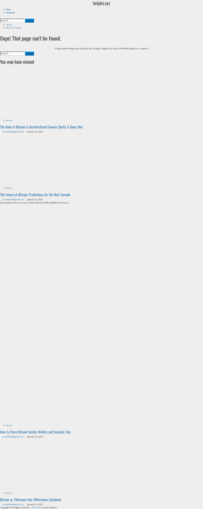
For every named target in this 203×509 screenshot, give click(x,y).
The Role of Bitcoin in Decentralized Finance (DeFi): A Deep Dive (41, 126)
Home (8, 9)
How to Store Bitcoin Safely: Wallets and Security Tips (35, 431)
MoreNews (37, 507)
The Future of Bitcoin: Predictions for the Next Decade (35, 194)
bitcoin (9, 120)
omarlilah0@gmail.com (13, 131)
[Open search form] (1, 17)
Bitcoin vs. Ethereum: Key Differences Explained (30, 499)
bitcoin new (10, 12)
